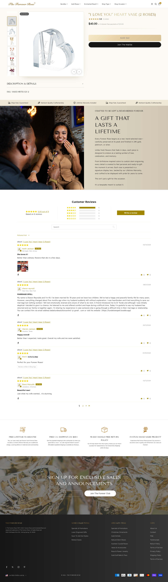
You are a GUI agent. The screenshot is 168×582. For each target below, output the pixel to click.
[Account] (152, 4)
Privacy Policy (155, 551)
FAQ (151, 536)
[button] (125, 38)
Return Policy (155, 544)
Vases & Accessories (118, 547)
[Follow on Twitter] (12, 567)
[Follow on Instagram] (18, 567)
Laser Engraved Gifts (79, 532)
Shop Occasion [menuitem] (120, 4)
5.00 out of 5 (43, 212)
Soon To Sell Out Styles (80, 536)
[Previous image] (74, 72)
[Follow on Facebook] (6, 567)
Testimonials (154, 540)
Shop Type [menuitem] (105, 4)
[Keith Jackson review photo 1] (22, 266)
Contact (153, 532)
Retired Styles (77, 540)
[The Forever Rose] (22, 4)
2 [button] (82, 406)
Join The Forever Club (100, 493)
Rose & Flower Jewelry (119, 551)
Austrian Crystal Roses (119, 544)
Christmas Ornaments (119, 532)
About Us (153, 528)
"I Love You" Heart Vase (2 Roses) (36, 242)
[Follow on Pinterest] (24, 567)
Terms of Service (156, 547)
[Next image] (79, 72)
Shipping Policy (155, 555)
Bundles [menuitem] (63, 4)
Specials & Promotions (80, 528)
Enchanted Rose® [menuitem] (90, 4)
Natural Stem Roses (118, 540)
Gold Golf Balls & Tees (119, 555)
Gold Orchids (115, 536)
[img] (22, 245)
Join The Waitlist (124, 45)
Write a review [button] (130, 213)
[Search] (156, 4)
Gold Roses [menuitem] (75, 4)
